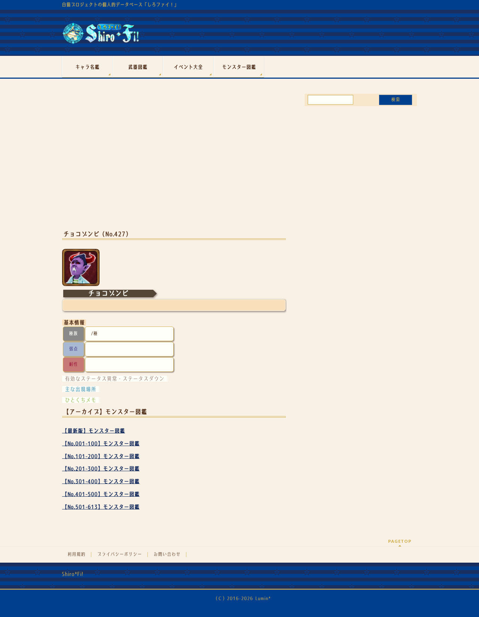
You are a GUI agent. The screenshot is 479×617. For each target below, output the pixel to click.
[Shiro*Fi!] (100, 36)
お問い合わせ (166, 554)
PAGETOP (400, 541)
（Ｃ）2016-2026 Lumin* (242, 598)
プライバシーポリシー (119, 554)
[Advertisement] (174, 164)
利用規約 (76, 554)
